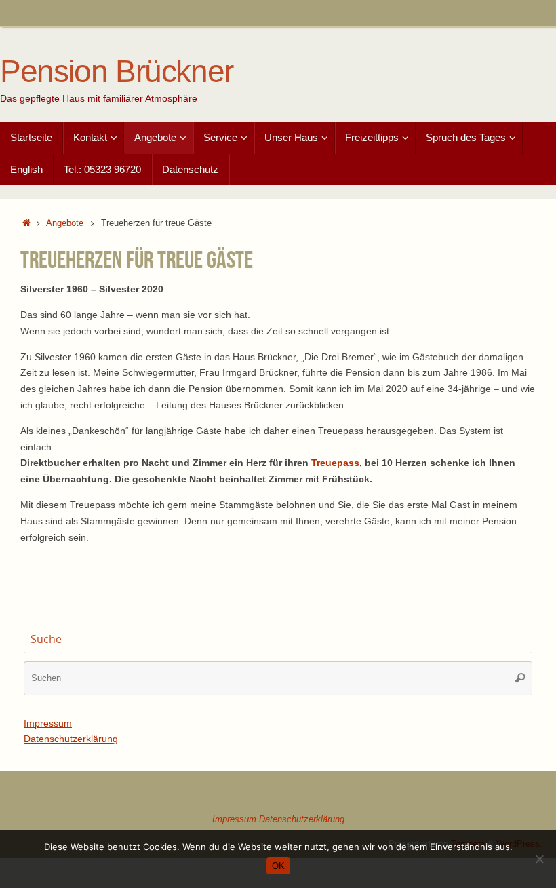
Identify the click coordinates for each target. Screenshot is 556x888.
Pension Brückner (116, 71)
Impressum (48, 723)
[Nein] (539, 859)
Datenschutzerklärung (71, 738)
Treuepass (335, 462)
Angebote (64, 223)
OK (278, 866)
